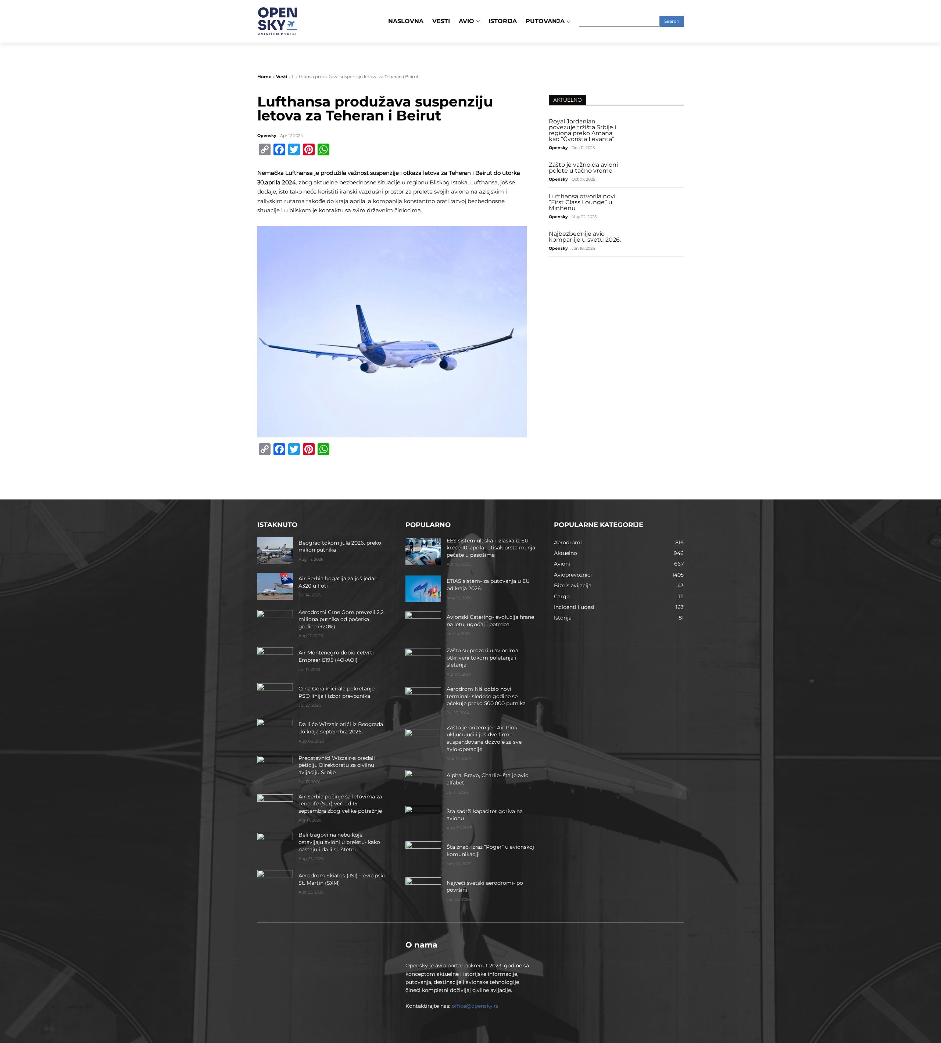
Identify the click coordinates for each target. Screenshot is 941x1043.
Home (264, 76)
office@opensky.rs (475, 1006)
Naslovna (405, 21)
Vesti (441, 21)
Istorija (503, 21)
